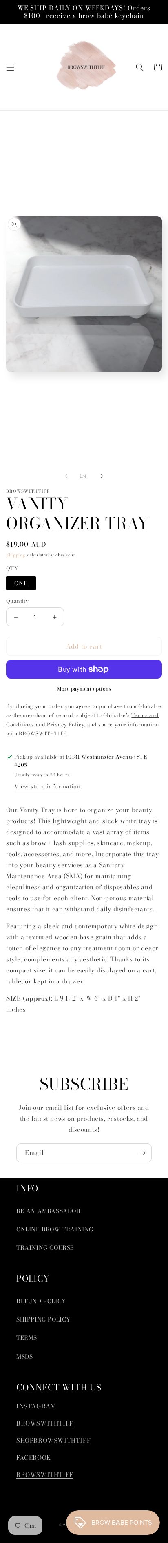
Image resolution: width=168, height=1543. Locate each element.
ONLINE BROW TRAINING (54, 1229)
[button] (10, 67)
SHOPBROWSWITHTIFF (53, 1440)
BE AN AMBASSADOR (48, 1211)
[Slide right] (102, 476)
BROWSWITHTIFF (44, 1423)
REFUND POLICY (41, 1301)
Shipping (16, 555)
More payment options (84, 689)
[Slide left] (66, 476)
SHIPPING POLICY (43, 1319)
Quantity (17, 601)
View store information (47, 786)
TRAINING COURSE (45, 1247)
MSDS (24, 1356)
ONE (21, 583)
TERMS (26, 1337)
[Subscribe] (142, 1152)
